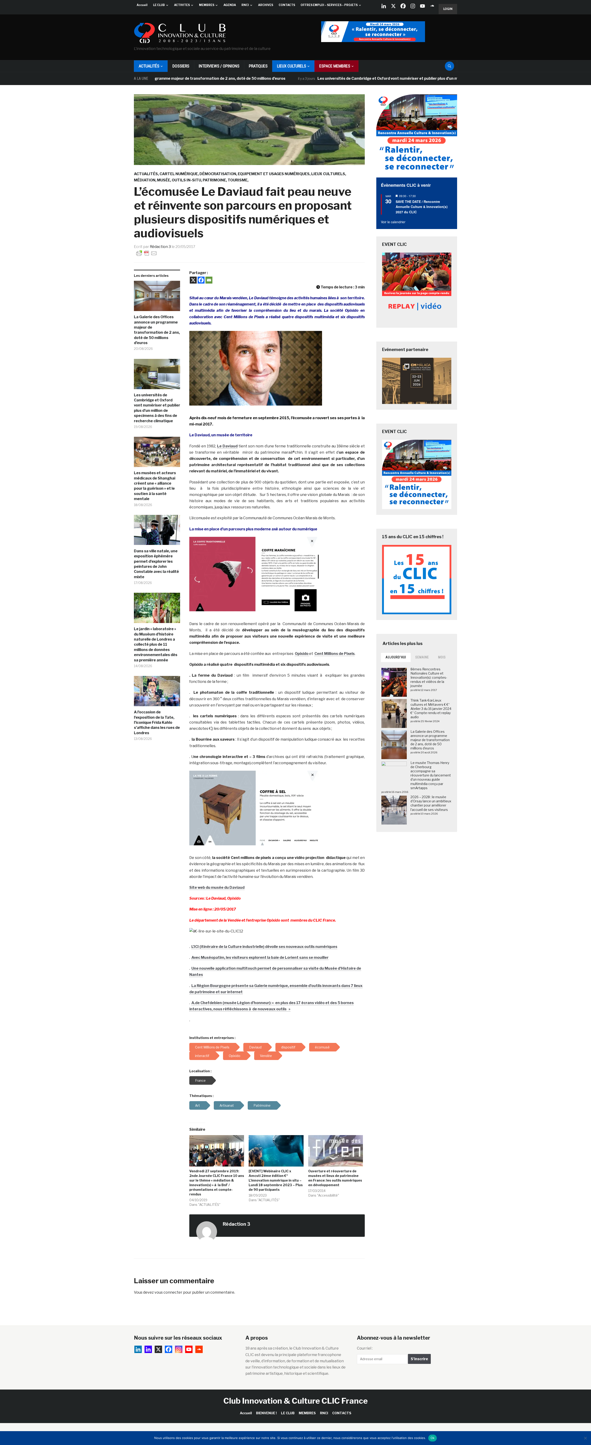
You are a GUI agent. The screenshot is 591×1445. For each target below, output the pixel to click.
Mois (442, 657)
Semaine (422, 657)
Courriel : (365, 1348)
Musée (163, 180)
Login (447, 9)
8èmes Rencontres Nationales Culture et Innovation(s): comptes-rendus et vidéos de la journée (428, 677)
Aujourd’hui (396, 657)
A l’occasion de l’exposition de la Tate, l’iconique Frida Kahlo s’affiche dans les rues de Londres (157, 722)
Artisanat (227, 1105)
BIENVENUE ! (266, 1413)
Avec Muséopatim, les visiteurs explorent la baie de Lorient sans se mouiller (260, 957)
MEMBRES (206, 5)
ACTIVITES (182, 5)
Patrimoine (214, 180)
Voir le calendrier (393, 222)
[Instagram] (412, 6)
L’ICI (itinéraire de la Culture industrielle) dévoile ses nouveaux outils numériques (264, 946)
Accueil (142, 5)
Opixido (302, 653)
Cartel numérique (179, 174)
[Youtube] (422, 6)
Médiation (144, 180)
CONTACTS (287, 5)
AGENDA (229, 5)
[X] (393, 6)
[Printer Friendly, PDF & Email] (146, 253)
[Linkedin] (148, 1349)
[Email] (208, 280)
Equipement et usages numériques (274, 174)
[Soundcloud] (432, 6)
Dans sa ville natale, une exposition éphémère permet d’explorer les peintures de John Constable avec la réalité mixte (156, 564)
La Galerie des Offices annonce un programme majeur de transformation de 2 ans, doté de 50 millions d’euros (157, 330)
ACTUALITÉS (149, 66)
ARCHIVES (265, 5)
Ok (433, 1438)
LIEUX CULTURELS (291, 66)
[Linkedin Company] (383, 6)
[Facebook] (403, 6)
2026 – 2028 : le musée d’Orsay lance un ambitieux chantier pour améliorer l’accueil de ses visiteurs (430, 803)
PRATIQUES (258, 66)
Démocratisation (217, 174)
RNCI (245, 5)
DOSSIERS (180, 66)
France (200, 1080)
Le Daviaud (227, 446)
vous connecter (168, 1292)
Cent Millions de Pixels (334, 653)
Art (197, 1105)
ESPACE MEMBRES (334, 66)
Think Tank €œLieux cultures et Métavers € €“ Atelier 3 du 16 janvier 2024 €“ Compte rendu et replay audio (430, 708)
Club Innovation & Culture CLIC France (295, 1400)
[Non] (585, 1438)
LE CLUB (159, 5)
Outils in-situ (186, 180)
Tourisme (237, 180)
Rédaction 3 (160, 246)
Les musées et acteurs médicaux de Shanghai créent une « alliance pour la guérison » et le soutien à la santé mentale (155, 486)
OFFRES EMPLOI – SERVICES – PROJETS (329, 5)
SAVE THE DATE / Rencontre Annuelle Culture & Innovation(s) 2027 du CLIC (422, 206)
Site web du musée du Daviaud (216, 887)
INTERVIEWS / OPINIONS (219, 66)
